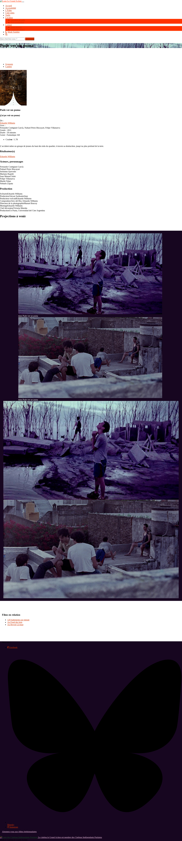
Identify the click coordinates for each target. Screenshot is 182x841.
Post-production (17, 22)
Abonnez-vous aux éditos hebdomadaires (19, 831)
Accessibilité (10, 8)
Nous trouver (16, 27)
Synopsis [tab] (9, 64)
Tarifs (7, 15)
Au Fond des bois (14, 622)
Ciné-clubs (9, 13)
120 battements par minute (18, 620)
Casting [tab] (8, 66)
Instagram (13, 827)
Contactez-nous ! (18, 29)
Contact (8, 25)
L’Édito (8, 10)
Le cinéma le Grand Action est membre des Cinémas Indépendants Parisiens (70, 837)
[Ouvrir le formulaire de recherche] (93, 34)
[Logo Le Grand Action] (11, 1)
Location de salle (18, 20)
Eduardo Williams (7, 123)
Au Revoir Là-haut (15, 625)
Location (9, 17)
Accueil (8, 6)
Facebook (13, 647)
